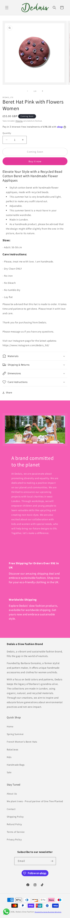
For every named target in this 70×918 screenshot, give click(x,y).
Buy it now (35, 161)
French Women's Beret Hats (22, 741)
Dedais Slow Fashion (25, 912)
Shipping (19, 121)
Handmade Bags (16, 764)
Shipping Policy (15, 816)
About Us (12, 793)
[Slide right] (42, 91)
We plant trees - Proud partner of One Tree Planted (35, 801)
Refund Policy (14, 824)
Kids (9, 757)
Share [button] (9, 392)
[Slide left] (27, 91)
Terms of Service (16, 831)
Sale (9, 772)
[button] (7, 7)
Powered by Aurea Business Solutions (48, 912)
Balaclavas (12, 749)
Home (10, 726)
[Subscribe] (52, 861)
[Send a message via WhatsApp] (6, 911)
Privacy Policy (14, 839)
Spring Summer (15, 734)
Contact (11, 809)
